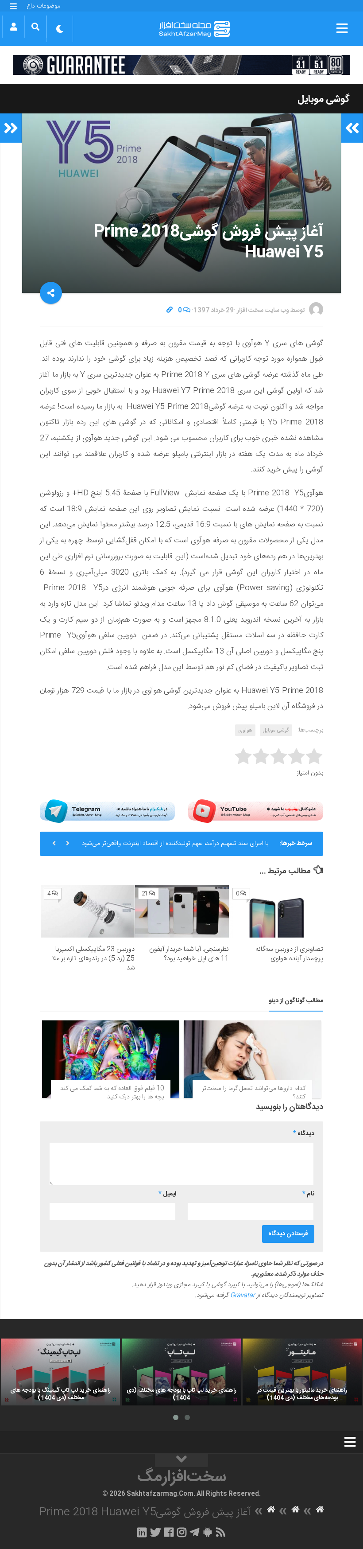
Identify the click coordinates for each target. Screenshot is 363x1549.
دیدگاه (303, 1134)
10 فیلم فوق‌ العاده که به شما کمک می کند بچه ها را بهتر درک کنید (112, 1093)
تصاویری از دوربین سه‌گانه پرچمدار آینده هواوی (289, 954)
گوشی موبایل (323, 99)
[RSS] (221, 1532)
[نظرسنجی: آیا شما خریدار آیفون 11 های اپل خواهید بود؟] (182, 911)
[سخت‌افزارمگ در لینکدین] (142, 1532)
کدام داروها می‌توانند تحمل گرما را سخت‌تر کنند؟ (253, 1093)
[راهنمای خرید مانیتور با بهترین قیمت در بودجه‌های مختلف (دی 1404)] (302, 1372)
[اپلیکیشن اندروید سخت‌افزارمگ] (207, 1532)
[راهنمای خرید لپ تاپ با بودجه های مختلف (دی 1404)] (181, 1372)
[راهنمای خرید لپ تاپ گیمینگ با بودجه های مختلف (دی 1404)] (60, 1372)
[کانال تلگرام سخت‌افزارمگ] (194, 1532)
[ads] (181, 65)
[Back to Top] (181, 1460)
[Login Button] (13, 27)
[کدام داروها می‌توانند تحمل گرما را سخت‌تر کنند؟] (252, 1059)
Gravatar (242, 1295)
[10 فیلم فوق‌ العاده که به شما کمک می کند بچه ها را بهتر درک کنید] (110, 1059)
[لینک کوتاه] (169, 310)
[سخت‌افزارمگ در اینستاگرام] (181, 1532)
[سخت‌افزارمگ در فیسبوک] (169, 1532)
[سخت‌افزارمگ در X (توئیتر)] (155, 1532)
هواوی (245, 730)
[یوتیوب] (255, 811)
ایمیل (167, 1194)
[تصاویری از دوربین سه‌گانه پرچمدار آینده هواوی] (276, 911)
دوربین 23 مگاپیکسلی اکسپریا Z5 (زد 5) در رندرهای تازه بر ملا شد (93, 958)
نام (308, 1194)
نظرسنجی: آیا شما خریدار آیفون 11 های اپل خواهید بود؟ (189, 954)
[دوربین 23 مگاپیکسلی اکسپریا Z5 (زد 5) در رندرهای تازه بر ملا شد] (88, 911)
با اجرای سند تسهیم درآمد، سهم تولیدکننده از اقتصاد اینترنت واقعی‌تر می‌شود (175, 843)
